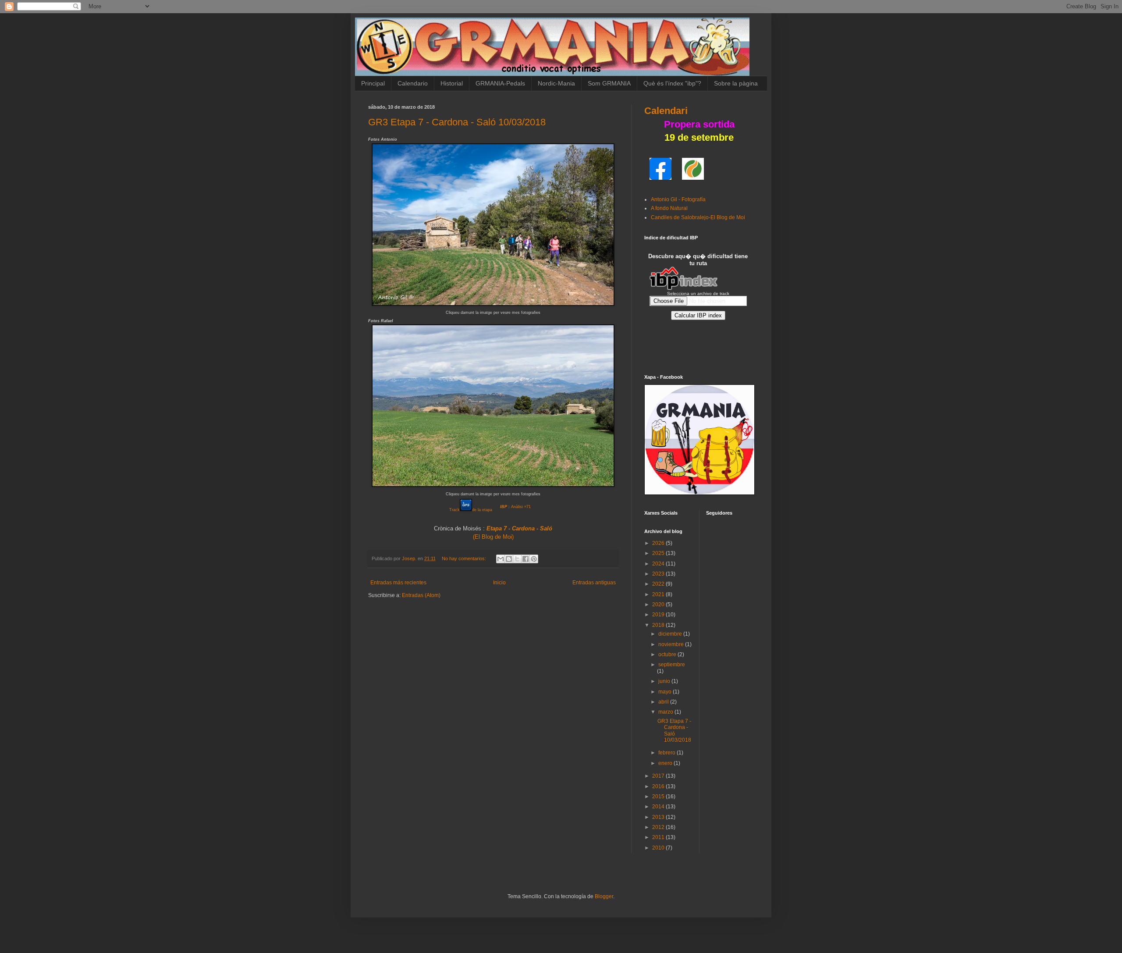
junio (664, 681)
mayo (665, 692)
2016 (659, 786)
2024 (659, 564)
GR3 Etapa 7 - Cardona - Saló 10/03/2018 (457, 122)
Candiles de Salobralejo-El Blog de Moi (698, 217)
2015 (659, 796)
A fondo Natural (669, 208)
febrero (667, 753)
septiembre (671, 664)
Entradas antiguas (594, 583)
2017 (659, 776)
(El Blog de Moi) (493, 536)
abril (664, 702)
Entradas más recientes (398, 583)
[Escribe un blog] (508, 559)
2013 (659, 817)
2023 (659, 574)
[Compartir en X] (517, 559)
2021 (659, 594)
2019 (659, 615)
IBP (503, 507)
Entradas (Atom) (421, 595)
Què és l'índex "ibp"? (672, 83)
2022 (659, 584)
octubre (668, 654)
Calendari (666, 110)
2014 (659, 807)
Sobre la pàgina (736, 83)
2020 (659, 604)
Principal (373, 83)
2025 (659, 553)
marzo (666, 712)
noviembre (671, 644)
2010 (659, 848)
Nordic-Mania (556, 83)
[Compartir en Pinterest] (533, 559)
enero (666, 763)
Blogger (604, 896)
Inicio (499, 583)
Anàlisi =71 (521, 507)
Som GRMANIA (609, 83)
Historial (451, 83)
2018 (659, 625)
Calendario (413, 83)
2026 (659, 543)
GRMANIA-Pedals (500, 83)
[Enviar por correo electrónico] (500, 559)
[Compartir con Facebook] (525, 559)
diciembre (670, 634)
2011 (659, 837)
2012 (659, 827)
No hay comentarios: (464, 558)
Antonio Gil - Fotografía (678, 199)
